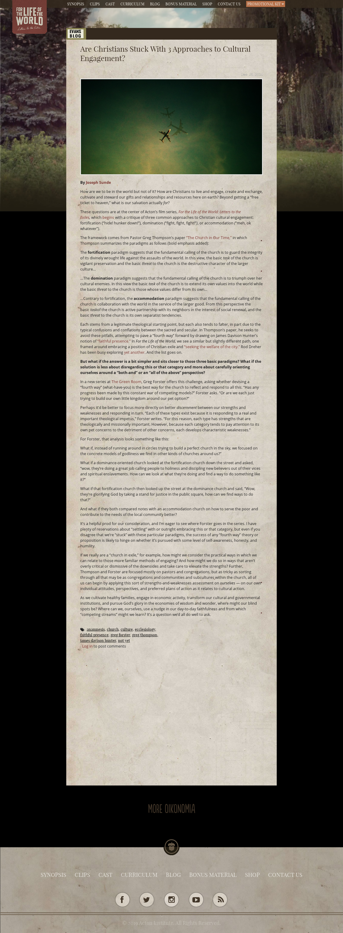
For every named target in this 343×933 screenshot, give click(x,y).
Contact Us (229, 4)
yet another (134, 352)
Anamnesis (96, 629)
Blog (155, 4)
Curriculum (132, 4)
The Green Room (126, 381)
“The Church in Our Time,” (209, 237)
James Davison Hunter (98, 640)
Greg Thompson (144, 635)
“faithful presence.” (114, 341)
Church (113, 629)
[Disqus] (171, 707)
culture (127, 629)
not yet (124, 640)
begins (108, 217)
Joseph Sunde (98, 182)
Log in (87, 646)
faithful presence (94, 635)
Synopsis (75, 4)
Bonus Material (181, 4)
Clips (95, 4)
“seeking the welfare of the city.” (212, 346)
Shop (207, 4)
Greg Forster (120, 635)
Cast (110, 4)
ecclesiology (145, 629)
